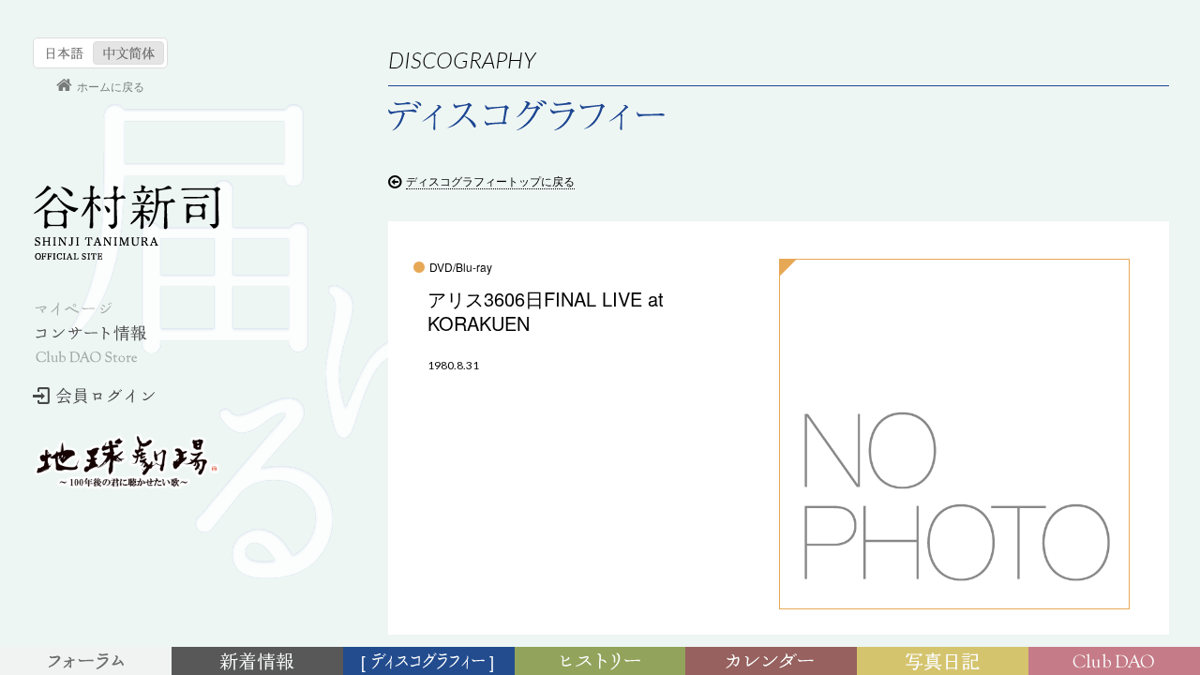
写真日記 (946, 662)
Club (1117, 662)
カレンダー (774, 662)
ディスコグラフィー (429, 662)
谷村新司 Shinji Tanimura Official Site (126, 222)
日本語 (65, 53)
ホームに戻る (110, 86)
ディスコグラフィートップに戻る (490, 180)
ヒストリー (602, 662)
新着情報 (260, 662)
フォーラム (88, 662)
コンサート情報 (90, 333)
